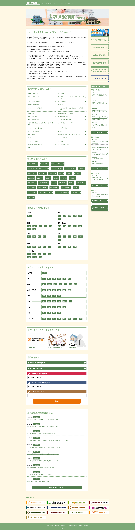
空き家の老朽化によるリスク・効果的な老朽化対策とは (41, 433)
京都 (69, 236)
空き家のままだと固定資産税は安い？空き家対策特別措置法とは (43, 447)
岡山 (29, 247)
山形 (80, 215)
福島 (59, 218)
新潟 (59, 226)
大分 (44, 254)
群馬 (29, 229)
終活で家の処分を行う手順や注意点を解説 (38, 481)
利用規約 (63, 525)
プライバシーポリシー (72, 525)
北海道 (30, 215)
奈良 (75, 236)
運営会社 (57, 525)
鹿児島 (35, 257)
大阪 (59, 236)
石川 (69, 226)
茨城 (51, 226)
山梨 (80, 226)
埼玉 (40, 226)
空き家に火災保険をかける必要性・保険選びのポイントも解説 (43, 454)
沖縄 (40, 257)
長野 (59, 229)
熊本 (39, 254)
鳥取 (39, 247)
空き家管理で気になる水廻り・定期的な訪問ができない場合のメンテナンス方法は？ (48, 440)
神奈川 (35, 226)
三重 (39, 236)
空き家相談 (36, 417)
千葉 (45, 226)
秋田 (69, 215)
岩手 (64, 215)
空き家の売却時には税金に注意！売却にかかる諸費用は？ (42, 467)
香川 (59, 247)
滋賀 (64, 236)
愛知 (34, 236)
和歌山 (80, 236)
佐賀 (34, 254)
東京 (29, 226)
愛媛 (75, 247)
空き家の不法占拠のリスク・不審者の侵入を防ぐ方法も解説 (42, 426)
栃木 (34, 229)
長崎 (49, 254)
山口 (49, 247)
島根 (44, 247)
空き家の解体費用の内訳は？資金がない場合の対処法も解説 (42, 419)
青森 (59, 215)
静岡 (29, 236)
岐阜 (44, 236)
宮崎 (29, 257)
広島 (34, 247)
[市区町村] (39, 377)
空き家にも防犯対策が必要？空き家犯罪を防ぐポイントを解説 (43, 461)
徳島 (64, 247)
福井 (75, 226)
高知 (69, 247)
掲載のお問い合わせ (83, 525)
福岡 (29, 254)
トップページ (50, 525)
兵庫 (59, 239)
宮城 (75, 215)
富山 (64, 226)
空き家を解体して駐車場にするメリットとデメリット (40, 474)
